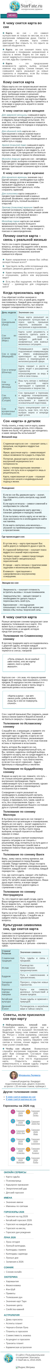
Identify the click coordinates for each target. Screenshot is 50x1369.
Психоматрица (13, 1181)
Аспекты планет (14, 1323)
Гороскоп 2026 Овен (20, 1113)
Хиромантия (12, 1281)
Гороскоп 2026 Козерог (35, 1150)
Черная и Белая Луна (17, 1327)
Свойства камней (15, 1309)
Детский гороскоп (15, 1192)
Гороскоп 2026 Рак (35, 1122)
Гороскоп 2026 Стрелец (20, 1150)
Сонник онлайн (14, 1272)
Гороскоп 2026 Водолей (20, 1160)
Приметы (10, 1293)
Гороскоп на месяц (15, 1228)
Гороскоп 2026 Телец (35, 1113)
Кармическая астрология (19, 1347)
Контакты (35, 1357)
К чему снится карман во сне (21, 1097)
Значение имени (14, 1202)
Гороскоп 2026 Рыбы (35, 1160)
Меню (12, 15)
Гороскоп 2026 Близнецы (20, 1122)
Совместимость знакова (18, 1335)
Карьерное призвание (17, 1185)
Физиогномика (13, 1285)
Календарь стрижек (16, 1250)
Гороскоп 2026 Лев (20, 1132)
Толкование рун (14, 1297)
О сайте (20, 1355)
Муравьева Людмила (29, 1075)
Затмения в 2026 (14, 1262)
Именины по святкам (17, 1206)
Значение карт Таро (16, 1301)
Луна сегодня (13, 1242)
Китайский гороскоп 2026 (19, 1220)
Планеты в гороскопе (17, 1331)
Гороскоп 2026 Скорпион (35, 1141)
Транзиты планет (14, 1343)
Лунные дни (12, 1258)
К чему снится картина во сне (21, 1099)
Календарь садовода (17, 1254)
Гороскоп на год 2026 (17, 1216)
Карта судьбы (13, 1177)
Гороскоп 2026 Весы (20, 1141)
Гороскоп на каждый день (19, 1224)
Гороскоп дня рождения (18, 1232)
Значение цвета (14, 1305)
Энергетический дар (16, 1188)
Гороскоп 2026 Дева (35, 1132)
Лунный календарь (15, 1246)
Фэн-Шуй (10, 1289)
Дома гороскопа (14, 1319)
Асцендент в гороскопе (18, 1339)
